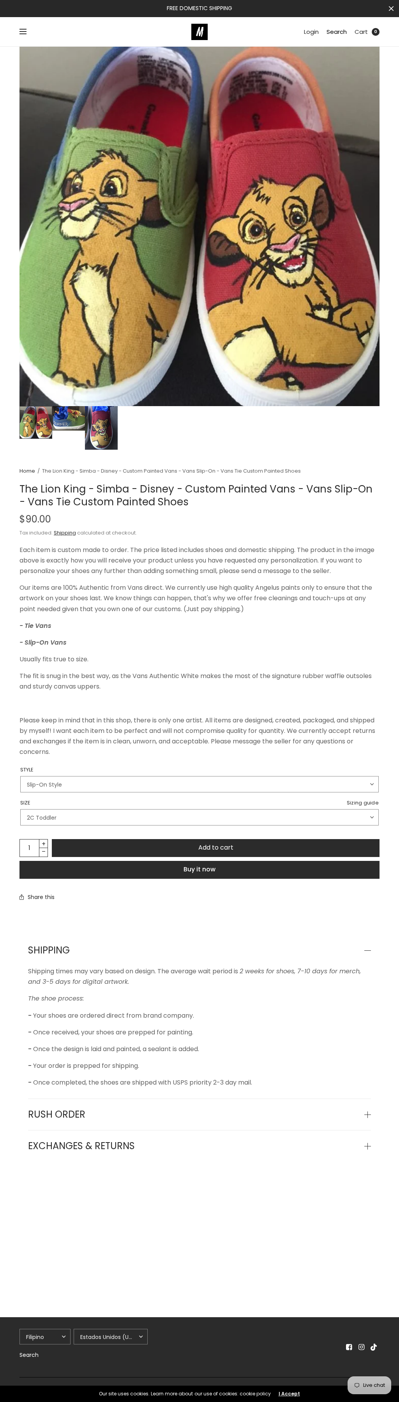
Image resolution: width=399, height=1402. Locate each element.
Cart (361, 32)
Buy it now (199, 869)
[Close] (391, 8)
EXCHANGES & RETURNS (81, 1146)
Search (337, 32)
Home (27, 471)
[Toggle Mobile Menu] (28, 31)
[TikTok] (374, 1347)
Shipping (65, 532)
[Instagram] (361, 1347)
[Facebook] (349, 1347)
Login (311, 32)
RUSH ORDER (56, 1114)
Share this (41, 897)
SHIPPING (49, 950)
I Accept (289, 1393)
